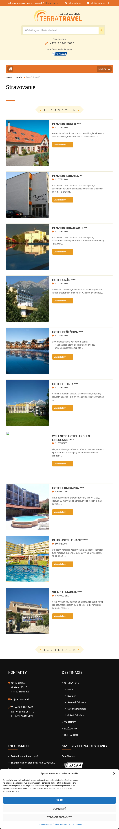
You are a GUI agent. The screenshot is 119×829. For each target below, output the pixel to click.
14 (74, 110)
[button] (114, 773)
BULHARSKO (71, 735)
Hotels (19, 77)
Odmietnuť (59, 808)
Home (9, 77)
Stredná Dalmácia (76, 708)
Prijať (59, 800)
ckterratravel (75, 3)
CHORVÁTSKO (71, 683)
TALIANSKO (70, 722)
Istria (70, 689)
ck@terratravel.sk (100, 3)
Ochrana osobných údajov (48, 824)
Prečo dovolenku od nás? (24, 756)
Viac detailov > (60, 145)
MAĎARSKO (70, 728)
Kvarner (71, 696)
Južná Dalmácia (75, 715)
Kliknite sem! (52, 3)
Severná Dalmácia (76, 702)
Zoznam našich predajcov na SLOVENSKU (33, 762)
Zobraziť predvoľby (59, 817)
